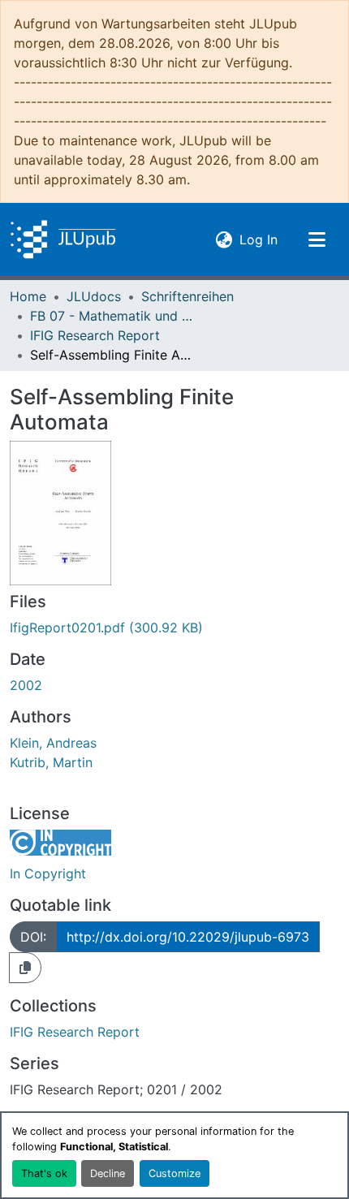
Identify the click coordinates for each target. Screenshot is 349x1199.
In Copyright (48, 873)
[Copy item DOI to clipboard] (25, 967)
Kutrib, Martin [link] (51, 762)
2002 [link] (26, 685)
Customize (174, 1173)
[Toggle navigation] (316, 239)
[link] (174, 627)
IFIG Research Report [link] (95, 335)
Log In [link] (258, 239)
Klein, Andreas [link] (53, 743)
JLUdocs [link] (94, 296)
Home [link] (28, 296)
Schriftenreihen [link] (187, 296)
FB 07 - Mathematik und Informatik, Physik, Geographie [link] (111, 316)
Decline (107, 1173)
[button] (63, 239)
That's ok (44, 1173)
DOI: (33, 937)
